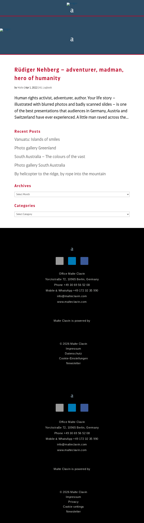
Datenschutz (73, 353)
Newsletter (73, 363)
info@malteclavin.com (72, 296)
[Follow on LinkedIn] (72, 261)
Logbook (47, 87)
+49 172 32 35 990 (85, 290)
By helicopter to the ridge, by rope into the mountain (60, 174)
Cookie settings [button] (73, 506)
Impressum (73, 348)
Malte (21, 87)
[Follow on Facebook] (84, 261)
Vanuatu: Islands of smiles (37, 139)
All (40, 87)
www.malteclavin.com (72, 301)
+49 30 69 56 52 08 (77, 284)
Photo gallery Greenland (35, 148)
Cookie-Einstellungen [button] (73, 358)
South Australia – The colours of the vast (49, 156)
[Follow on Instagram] (60, 261)
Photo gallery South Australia (39, 165)
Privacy (73, 501)
